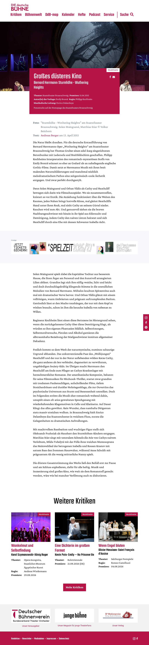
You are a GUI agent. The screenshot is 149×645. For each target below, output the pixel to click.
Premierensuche (72, 1)
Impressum (51, 639)
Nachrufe (31, 1)
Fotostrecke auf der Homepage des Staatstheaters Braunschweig (63, 107)
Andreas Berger (50, 135)
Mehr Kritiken (74, 587)
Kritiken (16, 15)
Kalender (68, 15)
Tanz (14, 1)
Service (109, 15)
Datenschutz (64, 639)
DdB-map (51, 15)
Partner (109, 1)
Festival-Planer (71, 7)
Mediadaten (111, 7)
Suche (124, 15)
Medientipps (33, 7)
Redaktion (15, 639)
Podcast (94, 15)
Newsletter (27, 639)
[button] (110, 77)
